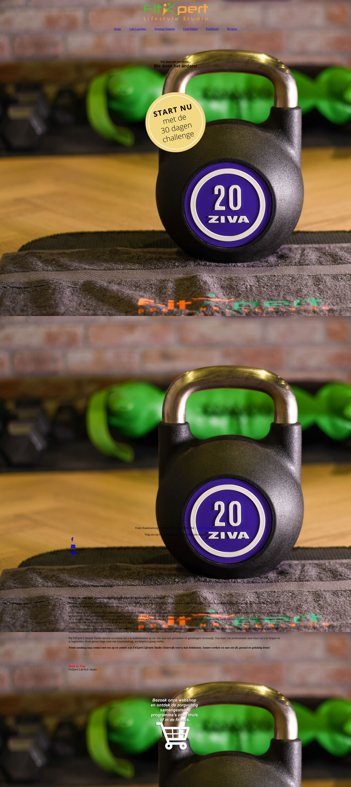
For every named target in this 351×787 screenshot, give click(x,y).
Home (117, 28)
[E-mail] (72, 546)
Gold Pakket (190, 28)
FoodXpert (212, 28)
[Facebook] (71, 539)
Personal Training (164, 28)
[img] (175, 12)
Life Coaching (137, 28)
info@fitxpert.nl (206, 528)
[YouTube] (72, 553)
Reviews (232, 28)
